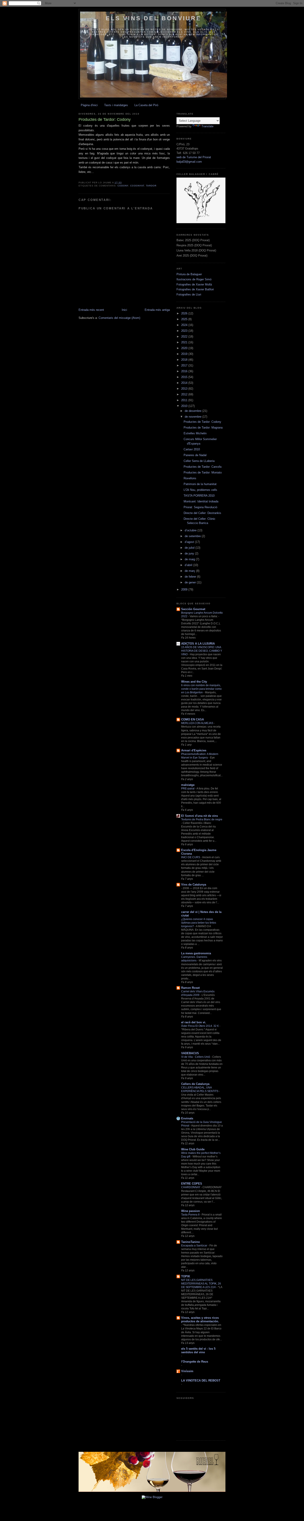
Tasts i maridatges (116, 105)
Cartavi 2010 (192, 449)
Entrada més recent (91, 309)
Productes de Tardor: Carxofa (202, 466)
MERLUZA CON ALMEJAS (197, 723)
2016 (184, 371)
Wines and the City (194, 681)
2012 (184, 394)
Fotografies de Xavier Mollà (194, 284)
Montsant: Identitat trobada (201, 501)
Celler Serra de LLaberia (199, 461)
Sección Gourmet (193, 609)
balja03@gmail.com (189, 161)
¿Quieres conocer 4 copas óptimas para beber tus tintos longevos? (198, 923)
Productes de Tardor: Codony (202, 421)
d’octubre (191, 530)
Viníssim (187, 1371)
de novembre (193, 416)
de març (190, 570)
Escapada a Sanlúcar (194, 1245)
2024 (184, 325)
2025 (184, 319)
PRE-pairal (188, 788)
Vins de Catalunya (193, 884)
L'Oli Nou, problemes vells (200, 489)
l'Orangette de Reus (194, 1361)
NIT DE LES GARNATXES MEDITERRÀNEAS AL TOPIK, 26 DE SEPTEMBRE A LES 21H (201, 1283)
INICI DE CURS (191, 857)
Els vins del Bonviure (153, 18)
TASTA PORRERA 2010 (199, 495)
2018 (184, 359)
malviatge (188, 785)
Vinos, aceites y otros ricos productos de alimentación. (200, 1319)
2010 (184, 406)
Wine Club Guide (193, 1149)
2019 (184, 354)
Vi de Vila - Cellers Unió (196, 1056)
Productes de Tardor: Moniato (203, 472)
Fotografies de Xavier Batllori (195, 289)
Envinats (187, 1118)
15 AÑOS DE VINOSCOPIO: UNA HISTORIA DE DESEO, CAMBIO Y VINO (201, 651)
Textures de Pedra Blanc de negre (201, 819)
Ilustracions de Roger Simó (193, 279)
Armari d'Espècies (193, 750)
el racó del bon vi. (193, 1022)
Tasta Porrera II (190, 1214)
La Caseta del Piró (146, 105)
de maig (190, 559)
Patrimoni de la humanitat (200, 484)
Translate (207, 126)
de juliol (190, 547)
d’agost (190, 542)
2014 (184, 382)
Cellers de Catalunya (195, 1084)
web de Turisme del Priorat (193, 157)
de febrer (191, 576)
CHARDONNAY (191, 1187)
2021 (184, 342)
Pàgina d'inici (89, 105)
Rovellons (190, 478)
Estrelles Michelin (195, 433)
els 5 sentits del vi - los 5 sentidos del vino (198, 1350)
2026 (184, 313)
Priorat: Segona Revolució (200, 507)
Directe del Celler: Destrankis (202, 513)
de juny (190, 553)
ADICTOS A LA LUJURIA (198, 643)
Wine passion (190, 1211)
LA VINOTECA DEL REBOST (200, 1380)
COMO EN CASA (192, 719)
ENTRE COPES (191, 1183)
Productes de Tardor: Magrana (203, 427)
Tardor (151, 185)
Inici (124, 309)
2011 (184, 400)
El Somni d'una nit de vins (199, 815)
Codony (123, 185)
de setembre (193, 536)
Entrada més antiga (157, 309)
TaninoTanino (190, 1242)
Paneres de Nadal (195, 455)
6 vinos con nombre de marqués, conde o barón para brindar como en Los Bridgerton (201, 689)
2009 (184, 589)
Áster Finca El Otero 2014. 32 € (200, 1025)
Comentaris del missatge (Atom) (119, 318)
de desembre (193, 411)
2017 (184, 365)
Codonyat (137, 185)
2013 (184, 388)
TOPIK (185, 1276)
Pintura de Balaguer (189, 274)
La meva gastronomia (196, 953)
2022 (184, 336)
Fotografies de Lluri (188, 294)
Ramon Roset (190, 987)
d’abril (189, 565)
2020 (184, 348)
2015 (184, 377)
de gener (191, 582)
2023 (184, 330)
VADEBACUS (190, 1053)
